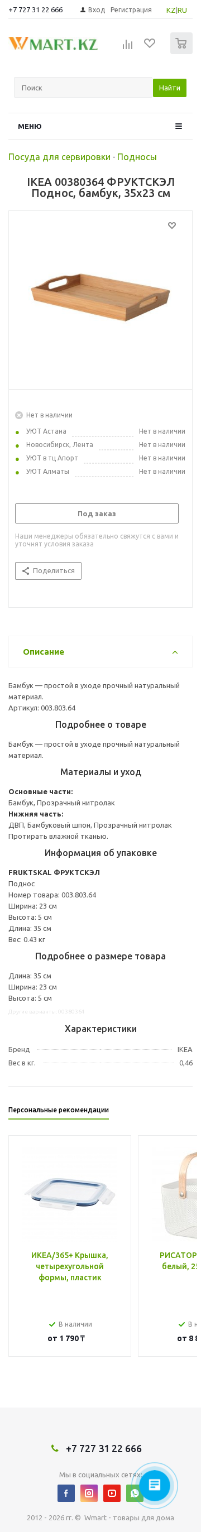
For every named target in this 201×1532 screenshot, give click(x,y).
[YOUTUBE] (112, 1493)
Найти (169, 88)
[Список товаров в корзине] (183, 51)
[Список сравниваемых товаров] (128, 48)
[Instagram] (89, 1493)
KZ (171, 10)
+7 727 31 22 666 (35, 9)
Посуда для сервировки (59, 157)
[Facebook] (66, 1493)
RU (182, 10)
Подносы (137, 157)
